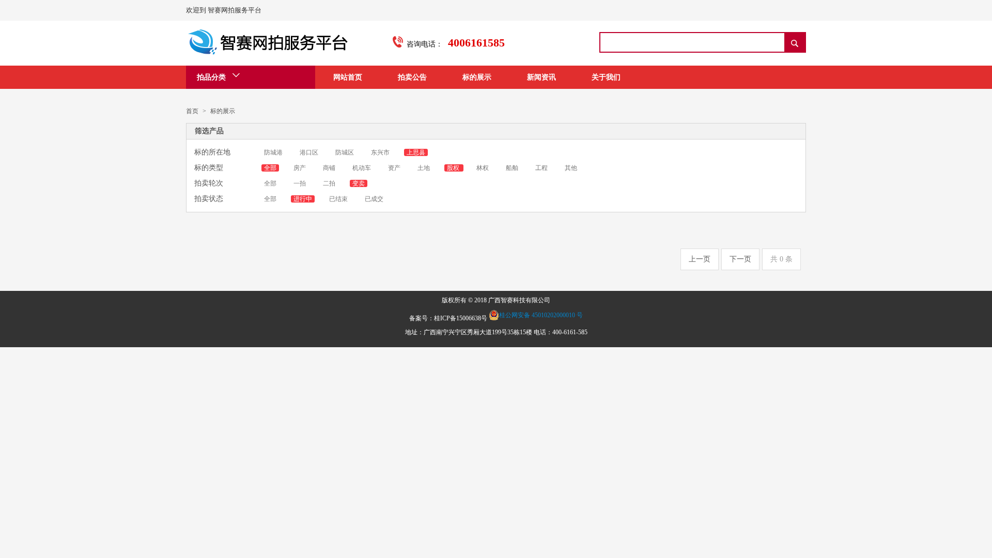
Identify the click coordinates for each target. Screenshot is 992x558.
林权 (483, 168)
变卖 (358, 183)
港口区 (310, 152)
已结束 (338, 199)
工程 (542, 168)
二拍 (329, 183)
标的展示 (476, 77)
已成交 (374, 199)
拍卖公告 (412, 77)
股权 (454, 168)
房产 (300, 168)
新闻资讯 (541, 77)
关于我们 (606, 77)
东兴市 (381, 152)
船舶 (513, 168)
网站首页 (347, 77)
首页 (192, 111)
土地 (424, 168)
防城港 (273, 152)
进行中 (302, 199)
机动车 (362, 168)
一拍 (300, 183)
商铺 (330, 168)
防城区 (345, 152)
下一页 (740, 259)
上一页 (699, 259)
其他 (571, 168)
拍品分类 (214, 77)
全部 (270, 168)
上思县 (416, 152)
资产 (395, 168)
